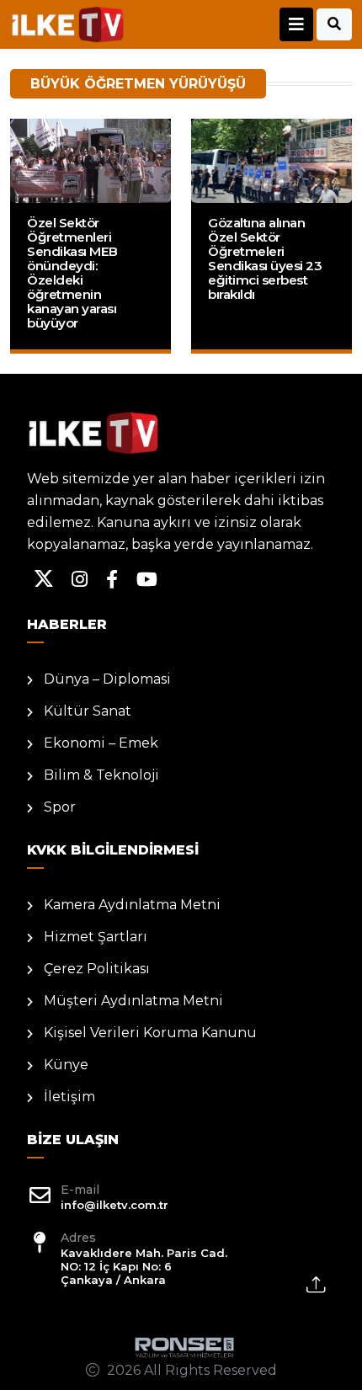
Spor (60, 807)
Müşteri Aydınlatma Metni (133, 1001)
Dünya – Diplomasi (107, 679)
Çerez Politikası (97, 969)
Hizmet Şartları (95, 937)
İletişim (69, 1097)
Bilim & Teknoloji (101, 775)
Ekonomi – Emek (101, 743)
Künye (66, 1065)
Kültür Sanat (87, 711)
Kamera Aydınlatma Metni (132, 905)
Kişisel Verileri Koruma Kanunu (150, 1033)
